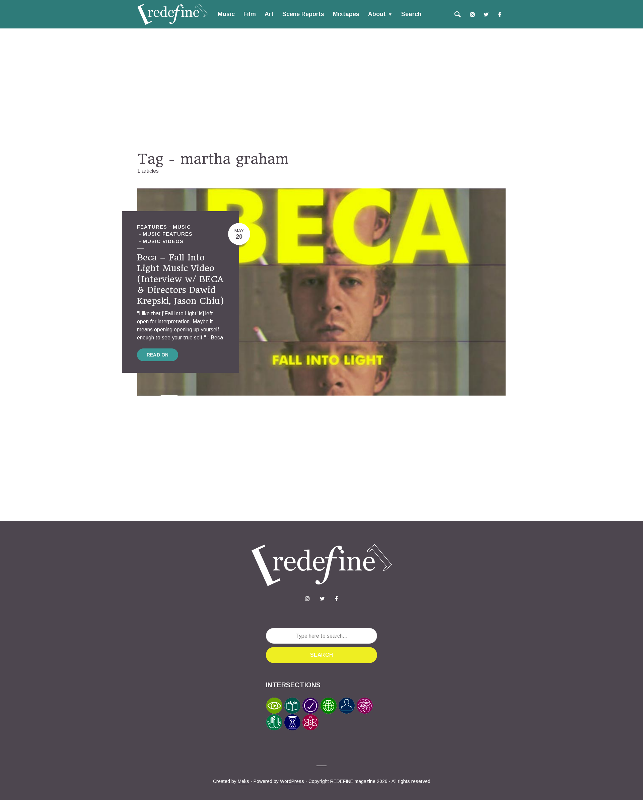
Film (249, 14)
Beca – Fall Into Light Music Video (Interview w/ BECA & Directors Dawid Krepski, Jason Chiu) (180, 279)
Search (411, 14)
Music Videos (163, 241)
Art (269, 14)
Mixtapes (346, 14)
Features (152, 227)
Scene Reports (303, 14)
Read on (157, 354)
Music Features (168, 234)
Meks (243, 781)
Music (226, 14)
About (377, 14)
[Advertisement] (321, 89)
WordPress (292, 781)
